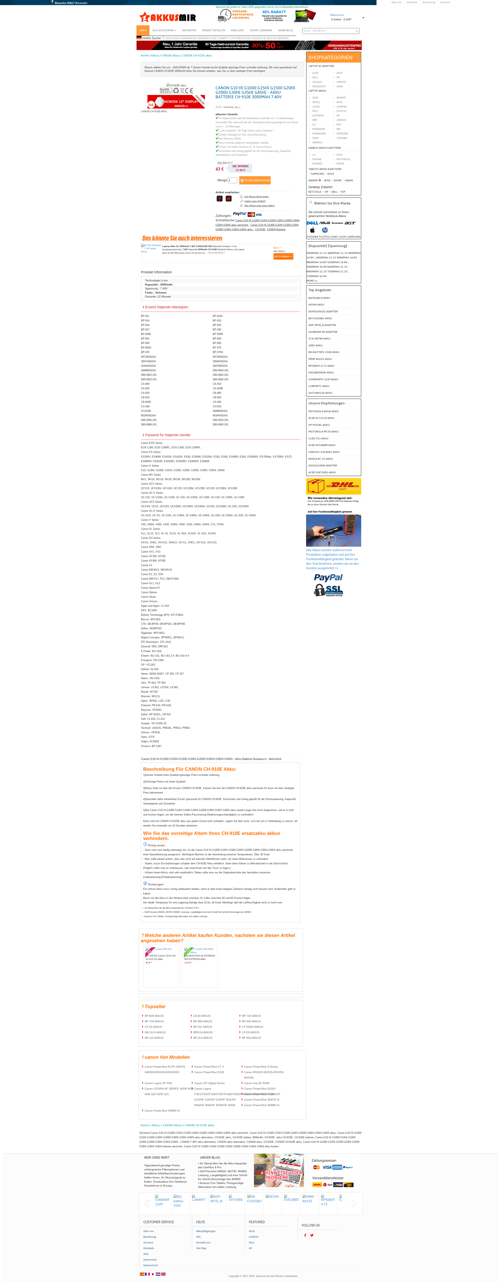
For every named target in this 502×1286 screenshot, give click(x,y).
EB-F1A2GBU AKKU (320, 318)
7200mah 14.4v (316, 276)
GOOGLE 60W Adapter (322, 465)
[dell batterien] (312, 225)
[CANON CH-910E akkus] (176, 85)
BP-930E (146, 334)
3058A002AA (220, 361)
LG (314, 124)
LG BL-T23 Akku (318, 438)
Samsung (317, 173)
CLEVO (316, 106)
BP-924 (145, 325)
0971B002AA (148, 356)
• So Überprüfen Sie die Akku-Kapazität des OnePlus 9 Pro (171, 908)
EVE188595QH (279, 38)
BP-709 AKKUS (154, 1021)
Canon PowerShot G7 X (209, 1066)
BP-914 (145, 320)
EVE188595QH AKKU (321, 372)
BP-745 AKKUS (251, 1015)
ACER (315, 97)
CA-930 (145, 392)
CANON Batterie (276, 229)
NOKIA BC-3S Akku (320, 459)
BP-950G (146, 347)
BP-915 (217, 320)
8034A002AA (220, 415)
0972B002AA (220, 356)
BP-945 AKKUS (251, 1021)
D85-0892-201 (220, 424)
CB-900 (217, 392)
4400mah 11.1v (326, 257)
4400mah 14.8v (347, 257)
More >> (311, 280)
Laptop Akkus (317, 90)
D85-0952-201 (149, 379)
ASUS (339, 102)
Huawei (317, 163)
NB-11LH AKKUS (155, 1032)
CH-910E (260, 229)
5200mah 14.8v (337, 262)
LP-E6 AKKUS (250, 1032)
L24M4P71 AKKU (318, 386)
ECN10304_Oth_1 (232, 107)
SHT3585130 (238, 38)
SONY (315, 138)
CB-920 (217, 397)
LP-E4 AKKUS (153, 1026)
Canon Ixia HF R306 (256, 1083)
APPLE (316, 102)
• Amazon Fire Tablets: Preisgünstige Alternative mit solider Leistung (175, 916)
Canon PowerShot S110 (259, 1094)
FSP (342, 191)
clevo (343, 236)
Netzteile (314, 191)
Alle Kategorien (163, 30)
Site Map (201, 1248)
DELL (315, 111)
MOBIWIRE (318, 129)
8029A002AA (148, 415)
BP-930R (218, 334)
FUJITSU (341, 111)
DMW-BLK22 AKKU (320, 359)
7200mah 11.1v (337, 271)
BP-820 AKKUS (251, 1037)
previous (147, 1203)
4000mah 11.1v (337, 253)
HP (338, 77)
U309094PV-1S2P (206, 38)
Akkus (155, 55)
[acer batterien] (350, 225)
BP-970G (218, 352)
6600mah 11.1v (316, 271)
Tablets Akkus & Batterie (325, 169)
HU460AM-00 (188, 38)
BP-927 (145, 329)
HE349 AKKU (316, 304)
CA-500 (217, 401)
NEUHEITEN (189, 30)
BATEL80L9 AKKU (319, 298)
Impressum (150, 1259)
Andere (313, 180)
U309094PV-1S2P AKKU (323, 379)
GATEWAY (318, 115)
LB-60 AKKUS (201, 1015)
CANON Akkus (170, 55)
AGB (145, 1254)
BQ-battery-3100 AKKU (323, 352)
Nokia (340, 163)
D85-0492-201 (149, 420)
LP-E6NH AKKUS (252, 1026)
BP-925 (217, 325)
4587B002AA (220, 365)
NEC (338, 129)
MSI (338, 124)
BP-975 (145, 352)
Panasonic (319, 133)
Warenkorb (337, 14)
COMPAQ (341, 106)
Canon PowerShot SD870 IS (261, 1099)
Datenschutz (150, 1265)
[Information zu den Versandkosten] (333, 506)
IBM (314, 120)
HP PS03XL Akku (319, 425)
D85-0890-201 (149, 424)
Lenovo (341, 82)
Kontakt (81, 3)
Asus (339, 73)
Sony (339, 86)
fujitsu (324, 236)
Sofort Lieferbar (261, 30)
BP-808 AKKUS (202, 1021)
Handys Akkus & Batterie (324, 148)
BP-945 (217, 338)
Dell (315, 77)
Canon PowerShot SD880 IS (261, 1105)
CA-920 (145, 388)
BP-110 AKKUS (154, 1037)
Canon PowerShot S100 (209, 1072)
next (354, 1203)
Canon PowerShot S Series (261, 1066)
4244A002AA (148, 365)
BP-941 (145, 338)
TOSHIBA (341, 138)
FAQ (198, 1237)
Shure (337, 180)
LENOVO (341, 120)
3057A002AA (148, 361)
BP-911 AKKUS (202, 1026)
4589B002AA (220, 411)
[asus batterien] (325, 225)
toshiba (312, 236)
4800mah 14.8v (316, 262)
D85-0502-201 (220, 420)
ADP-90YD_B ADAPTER (322, 325)
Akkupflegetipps (206, 1231)
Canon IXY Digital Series (209, 1083)
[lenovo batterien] (337, 225)
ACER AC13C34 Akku (321, 418)
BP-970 (217, 347)
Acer (315, 73)
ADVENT (341, 97)
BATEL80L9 (173, 38)
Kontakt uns (203, 1242)
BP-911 (145, 316)
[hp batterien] (325, 232)
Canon (348, 180)
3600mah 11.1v (316, 253)
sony (334, 236)
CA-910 (217, 383)
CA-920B (218, 388)
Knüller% (237, 30)
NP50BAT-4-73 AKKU (321, 366)
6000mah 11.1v (337, 266)
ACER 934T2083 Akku (322, 472)
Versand (445, 2)
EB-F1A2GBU (254, 38)
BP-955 (217, 343)
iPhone (317, 159)
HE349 (266, 38)
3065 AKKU (315, 345)
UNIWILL (317, 142)
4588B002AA (148, 370)
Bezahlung (429, 2)
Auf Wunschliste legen (256, 196)
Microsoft (319, 86)
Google (317, 82)
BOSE (327, 180)
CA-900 (145, 383)
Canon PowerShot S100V (260, 1088)
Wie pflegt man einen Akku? (259, 205)
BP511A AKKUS (203, 1032)
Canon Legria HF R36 (158, 1083)
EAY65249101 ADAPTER (323, 311)
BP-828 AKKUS (154, 1015)
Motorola (343, 159)
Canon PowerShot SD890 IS (162, 1110)
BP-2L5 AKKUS (202, 1037)
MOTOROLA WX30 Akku (323, 411)
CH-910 (217, 406)
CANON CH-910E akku (197, 55)
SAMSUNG (342, 133)
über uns (396, 2)
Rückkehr (412, 2)
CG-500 (145, 406)
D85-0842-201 (220, 370)
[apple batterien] (312, 232)
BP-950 (145, 343)
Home (142, 30)
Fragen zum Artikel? (255, 201)
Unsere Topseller (213, 30)
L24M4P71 (224, 38)
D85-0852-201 (149, 374)
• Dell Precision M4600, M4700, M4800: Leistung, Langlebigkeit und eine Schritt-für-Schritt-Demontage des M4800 (197, 912)
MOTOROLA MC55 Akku (323, 431)
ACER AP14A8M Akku (322, 445)
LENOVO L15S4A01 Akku (324, 452)
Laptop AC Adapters (321, 66)
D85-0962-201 (220, 379)
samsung (353, 236)
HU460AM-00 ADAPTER (322, 332)
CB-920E (146, 401)
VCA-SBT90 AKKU (319, 338)
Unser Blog (285, 30)
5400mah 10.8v (316, 266)
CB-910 (145, 397)
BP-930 (217, 329)
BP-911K (218, 316)
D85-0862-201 (220, 374)
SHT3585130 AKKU (320, 393)
